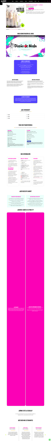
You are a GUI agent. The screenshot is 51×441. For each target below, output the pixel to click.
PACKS (35, 1)
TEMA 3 (9, 118)
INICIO (12, 1)
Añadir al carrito (31, 8)
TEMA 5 (28, 116)
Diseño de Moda (23, 29)
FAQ (38, 1)
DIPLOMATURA (21, 1)
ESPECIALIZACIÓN (30, 1)
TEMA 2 (9, 116)
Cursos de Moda (11, 29)
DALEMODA (16, 1)
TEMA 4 (28, 114)
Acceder (45, 1)
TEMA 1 (9, 114)
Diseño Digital (16, 29)
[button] (23, 5)
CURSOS (26, 1)
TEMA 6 (28, 118)
